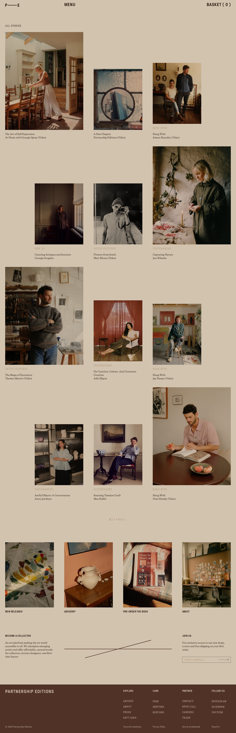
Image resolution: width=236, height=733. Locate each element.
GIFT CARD (129, 717)
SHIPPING (158, 706)
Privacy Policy (159, 727)
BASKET (219, 5)
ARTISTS (128, 701)
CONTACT (188, 701)
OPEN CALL (189, 706)
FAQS (156, 701)
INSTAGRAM (219, 701)
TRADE (186, 717)
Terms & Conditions (132, 727)
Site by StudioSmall (191, 727)
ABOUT (127, 706)
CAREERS (188, 712)
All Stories (13, 25)
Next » (122, 519)
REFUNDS (158, 712)
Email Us (216, 727)
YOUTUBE (217, 712)
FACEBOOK (218, 706)
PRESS (127, 712)
